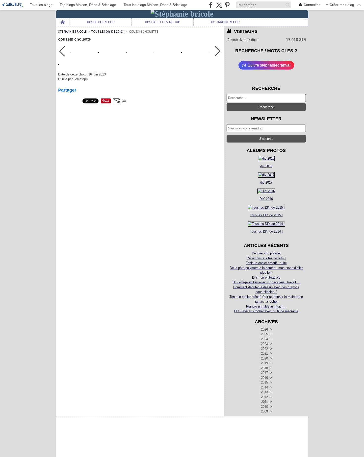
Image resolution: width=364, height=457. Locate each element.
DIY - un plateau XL (266, 277)
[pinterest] (227, 5)
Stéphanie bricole (72, 31)
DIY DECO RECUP (101, 22)
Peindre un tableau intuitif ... (266, 306)
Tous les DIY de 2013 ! (107, 31)
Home (63, 20)
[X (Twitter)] (219, 5)
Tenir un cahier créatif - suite (266, 263)
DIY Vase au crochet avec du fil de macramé (266, 311)
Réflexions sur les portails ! (266, 258)
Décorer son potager (266, 253)
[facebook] (211, 5)
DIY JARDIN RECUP (224, 22)
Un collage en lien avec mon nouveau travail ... (266, 282)
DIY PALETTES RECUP (162, 22)
